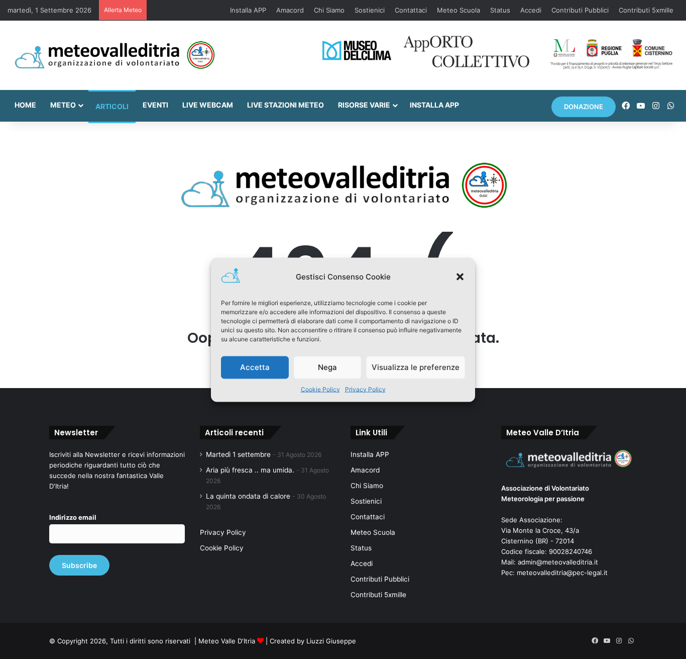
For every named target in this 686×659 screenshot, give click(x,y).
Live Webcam (207, 105)
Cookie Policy (320, 389)
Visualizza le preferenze (416, 367)
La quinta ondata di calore (248, 496)
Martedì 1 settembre (238, 454)
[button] (460, 276)
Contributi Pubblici (580, 10)
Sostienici (370, 10)
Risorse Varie (364, 105)
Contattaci (411, 10)
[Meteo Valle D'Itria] (114, 55)
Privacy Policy (365, 389)
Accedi (530, 10)
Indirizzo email (72, 517)
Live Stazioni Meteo (285, 105)
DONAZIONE (583, 107)
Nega (327, 367)
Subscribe (79, 565)
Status (500, 10)
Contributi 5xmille (646, 10)
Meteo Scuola (458, 10)
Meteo (63, 105)
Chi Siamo (329, 10)
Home (25, 105)
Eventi (155, 105)
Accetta (255, 367)
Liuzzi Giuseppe (331, 641)
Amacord (290, 10)
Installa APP (248, 10)
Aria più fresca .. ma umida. (250, 470)
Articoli (112, 106)
